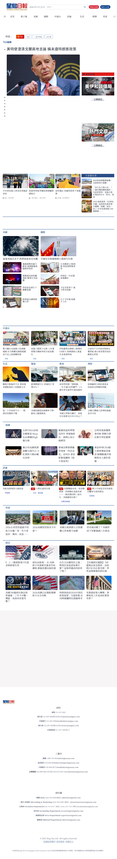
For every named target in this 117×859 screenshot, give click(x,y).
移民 (7, 542)
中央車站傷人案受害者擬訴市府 (15, 192)
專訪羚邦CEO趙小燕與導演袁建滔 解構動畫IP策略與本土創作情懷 (102, 454)
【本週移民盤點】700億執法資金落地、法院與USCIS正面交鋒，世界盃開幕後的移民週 (97, 566)
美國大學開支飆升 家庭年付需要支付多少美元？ (70, 415)
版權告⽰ (70, 841)
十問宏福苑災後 (41, 488)
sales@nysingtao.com (71, 716)
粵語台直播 (94, 7)
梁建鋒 (7, 493)
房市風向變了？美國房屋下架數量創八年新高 (98, 529)
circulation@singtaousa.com (76, 771)
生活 (5, 363)
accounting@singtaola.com (72, 811)
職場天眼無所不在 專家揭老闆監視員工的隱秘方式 (14, 385)
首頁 (12, 16)
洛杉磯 (59, 198)
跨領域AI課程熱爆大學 (30, 300)
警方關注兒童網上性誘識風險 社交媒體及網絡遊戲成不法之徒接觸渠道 (14, 351)
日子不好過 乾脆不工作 (67, 300)
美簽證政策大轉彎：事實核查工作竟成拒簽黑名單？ (97, 595)
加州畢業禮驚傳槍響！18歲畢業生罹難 (102, 181)
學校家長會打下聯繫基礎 (30, 288)
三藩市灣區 (34, 198)
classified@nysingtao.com (67, 721)
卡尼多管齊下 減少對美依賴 (67, 288)
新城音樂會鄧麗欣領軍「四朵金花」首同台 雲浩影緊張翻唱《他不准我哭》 (66, 454)
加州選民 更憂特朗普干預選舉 (68, 192)
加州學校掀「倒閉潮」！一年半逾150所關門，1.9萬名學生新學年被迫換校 (70, 387)
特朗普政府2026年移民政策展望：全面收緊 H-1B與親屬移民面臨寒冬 (71, 595)
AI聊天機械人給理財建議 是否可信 (99, 412)
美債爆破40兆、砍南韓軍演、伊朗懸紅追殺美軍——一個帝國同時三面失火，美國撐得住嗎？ (72, 493)
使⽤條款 (60, 841)
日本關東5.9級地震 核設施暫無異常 (68, 266)
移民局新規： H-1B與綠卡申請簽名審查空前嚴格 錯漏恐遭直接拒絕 (44, 565)
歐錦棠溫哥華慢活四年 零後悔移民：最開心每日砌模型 (66, 435)
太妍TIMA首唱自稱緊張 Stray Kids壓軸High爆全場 (30, 435)
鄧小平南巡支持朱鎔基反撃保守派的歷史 (100, 490)
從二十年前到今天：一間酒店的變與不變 (14, 412)
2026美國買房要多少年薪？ (44, 529)
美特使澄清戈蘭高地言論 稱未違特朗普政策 (41, 49)
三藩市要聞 (42, 198)
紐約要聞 (11, 198)
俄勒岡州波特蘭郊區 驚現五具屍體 (30, 277)
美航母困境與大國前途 (13, 488)
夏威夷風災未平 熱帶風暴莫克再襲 (20, 258)
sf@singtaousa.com (66, 758)
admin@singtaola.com (71, 797)
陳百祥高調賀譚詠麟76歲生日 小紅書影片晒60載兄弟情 (31, 452)
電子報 (24, 16)
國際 (46, 16)
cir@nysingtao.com (71, 725)
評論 (5, 467)
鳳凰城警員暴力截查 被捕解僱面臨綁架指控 (30, 266)
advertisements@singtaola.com (83, 802)
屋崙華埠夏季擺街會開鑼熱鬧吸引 (41, 192)
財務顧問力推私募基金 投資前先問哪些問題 (99, 385)
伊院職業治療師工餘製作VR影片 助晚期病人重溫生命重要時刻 (70, 351)
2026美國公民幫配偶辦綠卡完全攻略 (44, 594)
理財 (90, 363)
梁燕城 (91, 495)
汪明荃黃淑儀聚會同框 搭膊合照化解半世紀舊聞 (102, 434)
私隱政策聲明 (49, 841)
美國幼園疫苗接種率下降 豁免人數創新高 (42, 412)
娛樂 (94, 16)
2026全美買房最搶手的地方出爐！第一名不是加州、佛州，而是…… (17, 531)
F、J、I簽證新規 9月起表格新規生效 (17, 564)
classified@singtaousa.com (67, 767)
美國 (35, 16)
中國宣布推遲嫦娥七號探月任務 (57, 258)
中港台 (57, 16)
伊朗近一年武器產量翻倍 (67, 276)
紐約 (5, 198)
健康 (33, 363)
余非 (34, 493)
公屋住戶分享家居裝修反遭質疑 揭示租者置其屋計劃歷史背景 (99, 351)
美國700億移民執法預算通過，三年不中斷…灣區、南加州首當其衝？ (16, 597)
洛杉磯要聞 (65, 198)
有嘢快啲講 (65, 501)
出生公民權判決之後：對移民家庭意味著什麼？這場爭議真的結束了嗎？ (70, 566)
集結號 (40, 493)
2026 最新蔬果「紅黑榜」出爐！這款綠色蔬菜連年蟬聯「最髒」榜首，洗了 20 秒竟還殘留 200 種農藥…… (103, 206)
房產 (105, 16)
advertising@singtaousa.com (67, 762)
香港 (6, 358)
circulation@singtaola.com (87, 806)
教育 (61, 363)
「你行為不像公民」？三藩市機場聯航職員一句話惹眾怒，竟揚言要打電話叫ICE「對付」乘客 (103, 192)
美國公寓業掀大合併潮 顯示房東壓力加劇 (72, 529)
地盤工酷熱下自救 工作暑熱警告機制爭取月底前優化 (42, 351)
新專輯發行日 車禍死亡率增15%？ (42, 385)
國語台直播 (105, 7)
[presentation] (43, 75)
